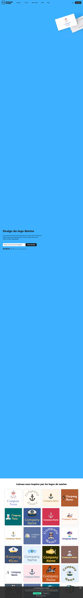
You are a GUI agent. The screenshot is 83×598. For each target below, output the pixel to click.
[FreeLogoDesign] (9, 3)
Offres (42, 2)
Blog (48, 2)
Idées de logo (35, 2)
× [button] (81, 587)
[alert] (41, 592)
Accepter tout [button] (37, 593)
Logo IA (26, 2)
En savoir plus (55, 590)
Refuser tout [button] (46, 593)
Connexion (78, 2)
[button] (41, 596)
